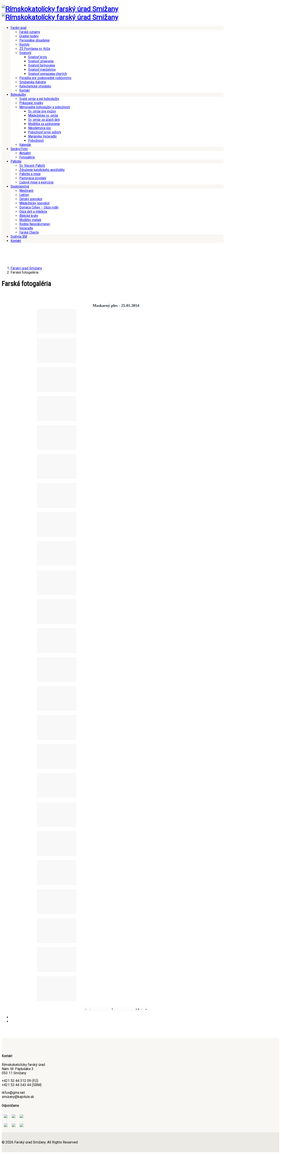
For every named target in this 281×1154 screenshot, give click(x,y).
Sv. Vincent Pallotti (32, 166)
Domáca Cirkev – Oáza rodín (38, 207)
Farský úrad (18, 28)
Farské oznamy (29, 32)
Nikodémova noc (39, 128)
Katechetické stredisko (35, 86)
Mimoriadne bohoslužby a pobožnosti (44, 107)
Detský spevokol (30, 199)
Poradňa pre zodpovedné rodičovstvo (45, 78)
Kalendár (25, 145)
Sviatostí (25, 53)
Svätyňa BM (19, 236)
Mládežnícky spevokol (34, 203)
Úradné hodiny (29, 36)
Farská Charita (29, 232)
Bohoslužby (18, 95)
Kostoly (24, 44)
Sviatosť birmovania (41, 65)
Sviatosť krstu (37, 57)
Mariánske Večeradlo (42, 136)
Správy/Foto (19, 149)
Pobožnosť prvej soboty (44, 132)
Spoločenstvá (20, 186)
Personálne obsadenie (34, 40)
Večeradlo (26, 228)
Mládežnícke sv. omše (43, 115)
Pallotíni (16, 161)
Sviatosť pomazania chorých (47, 74)
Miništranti (26, 191)
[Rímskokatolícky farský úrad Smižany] (60, 9)
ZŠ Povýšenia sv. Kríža (34, 49)
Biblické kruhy (28, 216)
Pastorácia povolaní (32, 178)
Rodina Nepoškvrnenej (34, 224)
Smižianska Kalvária (32, 82)
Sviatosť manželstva (42, 69)
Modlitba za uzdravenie (44, 124)
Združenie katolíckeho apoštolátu (42, 170)
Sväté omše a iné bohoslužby (39, 99)
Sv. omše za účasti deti (44, 120)
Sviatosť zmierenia (41, 61)
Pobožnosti (36, 140)
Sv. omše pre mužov (42, 111)
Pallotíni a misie (30, 174)
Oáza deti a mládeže (33, 211)
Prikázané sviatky (31, 103)
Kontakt (24, 90)
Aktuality (25, 153)
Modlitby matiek (30, 220)
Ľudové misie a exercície (36, 182)
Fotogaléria (27, 157)
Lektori (24, 195)
